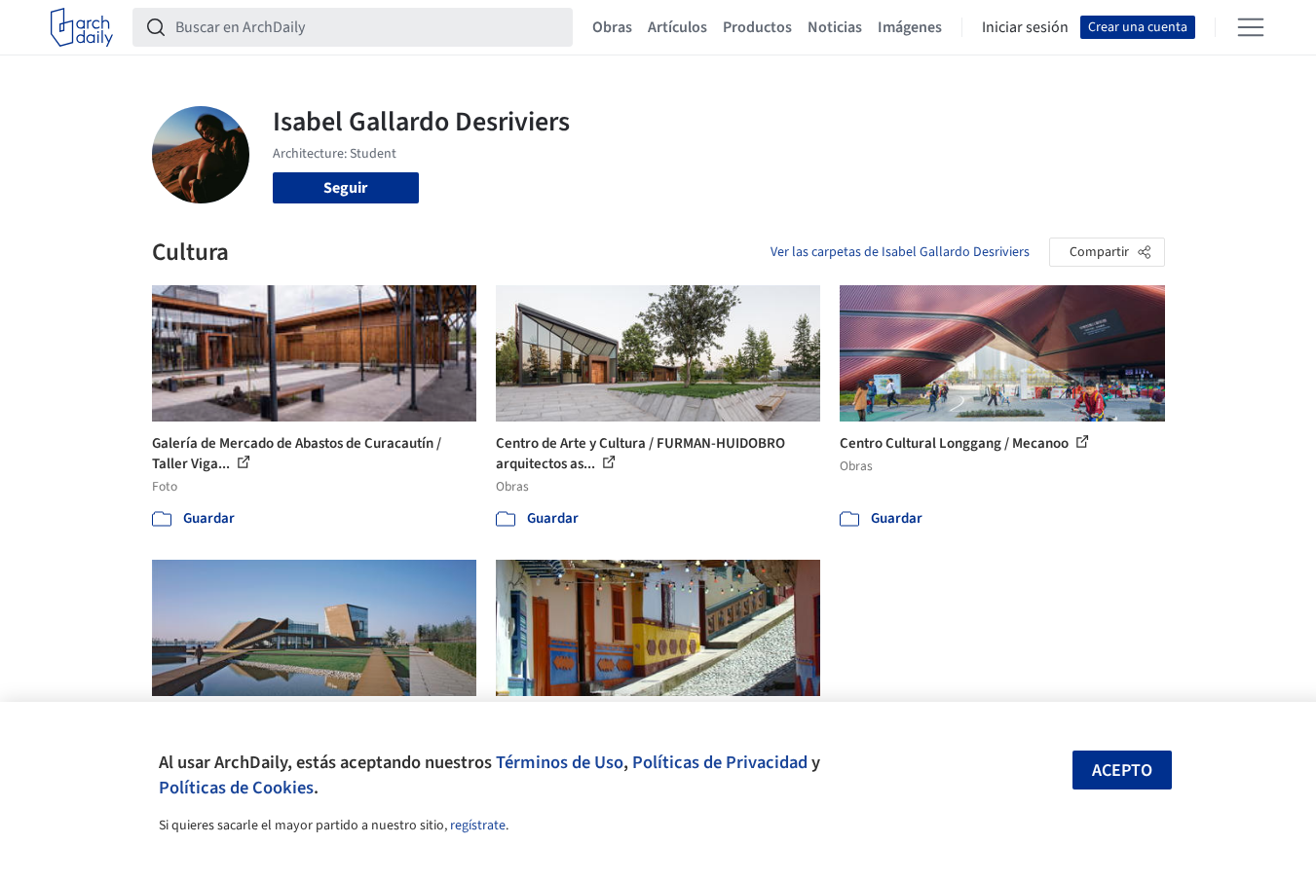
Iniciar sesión (1025, 27)
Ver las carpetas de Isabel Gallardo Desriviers (900, 252)
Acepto (1122, 770)
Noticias (835, 27)
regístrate (478, 825)
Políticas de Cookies (236, 787)
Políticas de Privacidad (720, 762)
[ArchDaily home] (82, 27)
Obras (612, 27)
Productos (757, 27)
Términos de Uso (559, 762)
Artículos (677, 27)
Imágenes (910, 27)
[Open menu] (1250, 27)
